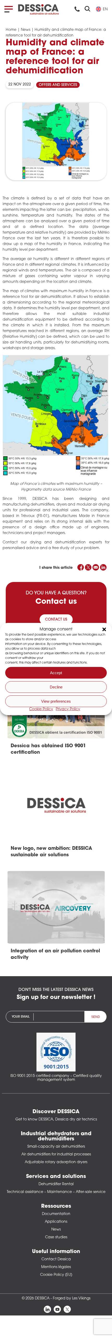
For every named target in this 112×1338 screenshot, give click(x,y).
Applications (56, 1222)
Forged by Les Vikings (71, 1298)
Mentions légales (56, 1267)
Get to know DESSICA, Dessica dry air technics (56, 1119)
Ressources (56, 1206)
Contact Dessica (56, 1259)
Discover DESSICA (56, 1111)
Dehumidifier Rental (56, 1184)
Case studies (56, 1237)
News (25, 30)
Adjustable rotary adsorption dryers (56, 1162)
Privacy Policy (68, 709)
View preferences (56, 701)
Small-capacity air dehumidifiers (56, 1147)
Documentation (56, 1214)
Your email (20, 1016)
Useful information (56, 1251)
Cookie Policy (41, 709)
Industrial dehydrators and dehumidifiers (56, 1136)
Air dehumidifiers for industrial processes (56, 1154)
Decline (56, 687)
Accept (56, 673)
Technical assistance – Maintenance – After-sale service (56, 1192)
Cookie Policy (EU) (56, 1275)
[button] (104, 629)
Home (11, 30)
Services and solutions (56, 1176)
